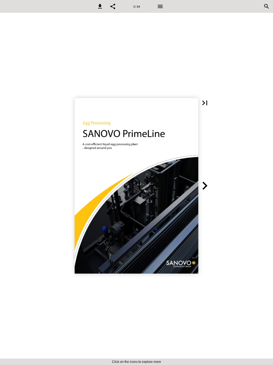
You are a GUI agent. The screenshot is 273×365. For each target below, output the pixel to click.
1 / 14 (136, 6)
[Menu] (160, 6)
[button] (100, 6)
